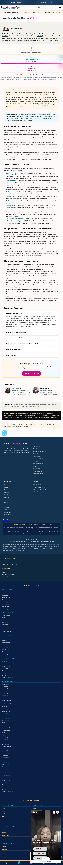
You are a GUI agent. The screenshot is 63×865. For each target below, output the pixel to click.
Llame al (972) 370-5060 (31, 373)
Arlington (4, 832)
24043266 (39, 36)
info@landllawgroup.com (39, 487)
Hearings (36, 461)
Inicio (3, 572)
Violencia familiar (11, 185)
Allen (3, 816)
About (5, 509)
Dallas (34, 808)
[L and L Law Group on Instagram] (5, 521)
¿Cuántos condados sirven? (14, 349)
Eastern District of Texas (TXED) (10, 564)
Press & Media (7, 512)
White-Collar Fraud (38, 473)
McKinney (4, 814)
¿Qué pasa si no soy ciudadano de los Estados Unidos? (22, 344)
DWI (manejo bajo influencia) (14, 174)
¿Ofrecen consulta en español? (15, 313)
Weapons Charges (37, 471)
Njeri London (22, 424)
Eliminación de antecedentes (14, 218)
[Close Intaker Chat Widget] (57, 812)
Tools (5, 499)
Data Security (43, 524)
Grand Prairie (5, 835)
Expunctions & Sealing (38, 458)
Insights (6, 487)
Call (6, 863)
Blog (5, 485)
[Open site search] (39, 7)
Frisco (3, 808)
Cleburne (4, 838)
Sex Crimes (36, 466)
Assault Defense (6, 597)
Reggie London (14, 424)
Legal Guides (7, 495)
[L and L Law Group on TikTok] (10, 521)
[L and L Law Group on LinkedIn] (7, 521)
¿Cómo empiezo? (11, 355)
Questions (6, 502)
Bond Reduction (5, 606)
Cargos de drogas (11, 180)
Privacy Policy (15, 524)
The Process (7, 504)
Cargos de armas (11, 196)
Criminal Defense (6, 593)
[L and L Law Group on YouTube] (8, 521)
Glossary (6, 492)
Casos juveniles (10, 212)
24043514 (5, 36)
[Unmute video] (34, 812)
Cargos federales (11, 205)
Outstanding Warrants (7, 609)
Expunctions (5, 602)
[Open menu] (60, 7)
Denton (4, 846)
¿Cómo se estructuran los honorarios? (17, 332)
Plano (3, 811)
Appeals (35, 476)
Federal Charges (37, 453)
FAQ (5, 490)
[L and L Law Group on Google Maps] (12, 521)
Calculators (7, 497)
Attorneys (6, 507)
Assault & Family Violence (39, 451)
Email (19, 863)
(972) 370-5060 (45, 106)
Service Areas (7, 514)
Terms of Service (22, 524)
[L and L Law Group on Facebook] (3, 521)
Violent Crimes (36, 468)
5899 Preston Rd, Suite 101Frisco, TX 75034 (39, 490)
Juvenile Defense (37, 456)
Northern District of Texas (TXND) (10, 562)
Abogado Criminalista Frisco (9, 574)
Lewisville (4, 849)
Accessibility (36, 524)
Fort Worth (5, 829)
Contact (6, 517)
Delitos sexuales (10, 192)
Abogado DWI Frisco (7, 577)
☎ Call (15, 2)
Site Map (50, 524)
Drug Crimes (36, 449)
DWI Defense (36, 446)
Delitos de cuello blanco (13, 201)
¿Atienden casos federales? (14, 338)
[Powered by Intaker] (49, 861)
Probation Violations (38, 463)
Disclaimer (30, 524)
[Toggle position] (54, 812)
